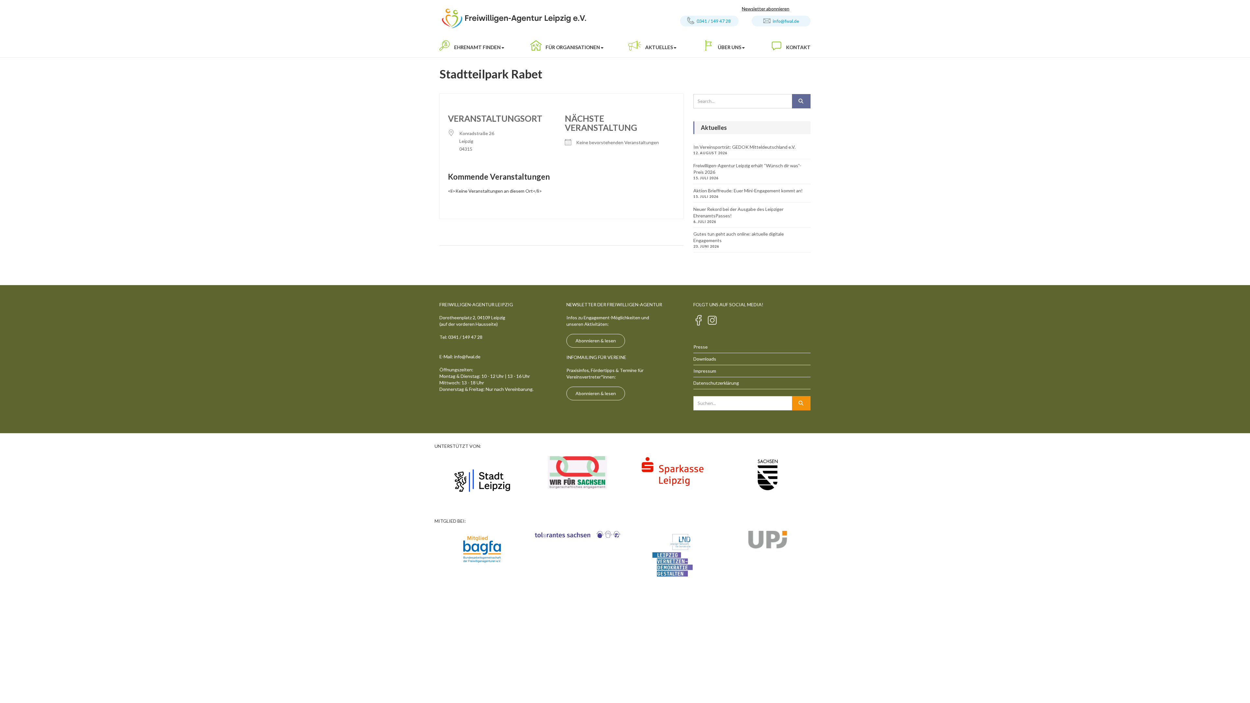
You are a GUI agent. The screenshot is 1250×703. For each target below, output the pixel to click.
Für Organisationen (573, 47)
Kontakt (798, 47)
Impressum (704, 371)
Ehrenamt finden (477, 47)
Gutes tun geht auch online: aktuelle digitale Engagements (738, 237)
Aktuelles (659, 47)
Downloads (704, 359)
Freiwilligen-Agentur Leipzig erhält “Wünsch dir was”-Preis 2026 (747, 169)
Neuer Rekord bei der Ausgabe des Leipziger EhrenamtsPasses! (738, 212)
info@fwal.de (786, 21)
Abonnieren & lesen (596, 340)
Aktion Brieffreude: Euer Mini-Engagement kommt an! (748, 190)
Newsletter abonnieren (765, 8)
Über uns (729, 47)
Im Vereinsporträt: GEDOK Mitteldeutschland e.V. (744, 147)
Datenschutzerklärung (716, 383)
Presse (700, 347)
